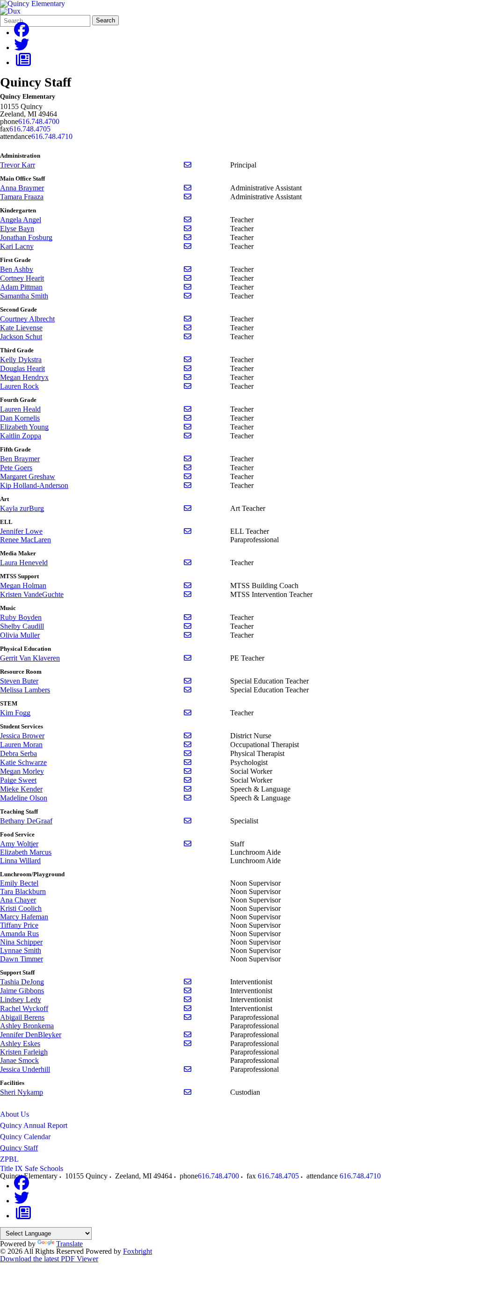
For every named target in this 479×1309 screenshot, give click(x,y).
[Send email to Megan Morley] (187, 771)
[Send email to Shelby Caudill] (187, 626)
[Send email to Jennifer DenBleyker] (187, 1035)
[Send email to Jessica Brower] (187, 736)
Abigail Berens (22, 1017)
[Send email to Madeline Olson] (187, 798)
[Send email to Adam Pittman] (187, 287)
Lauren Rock (19, 386)
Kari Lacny (17, 246)
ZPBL (9, 1159)
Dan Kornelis (20, 418)
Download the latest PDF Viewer (49, 1259)
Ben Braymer (20, 459)
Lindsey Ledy (20, 1000)
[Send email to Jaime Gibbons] (187, 991)
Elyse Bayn (17, 229)
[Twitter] (21, 47)
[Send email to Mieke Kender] (187, 789)
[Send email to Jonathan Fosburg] (187, 237)
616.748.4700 (38, 121)
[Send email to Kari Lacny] (187, 246)
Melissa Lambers (25, 690)
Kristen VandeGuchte (32, 594)
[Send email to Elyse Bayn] (187, 229)
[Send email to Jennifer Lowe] (187, 531)
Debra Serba (18, 753)
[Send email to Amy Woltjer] (187, 844)
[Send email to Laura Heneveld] (187, 563)
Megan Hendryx (24, 377)
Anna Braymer (22, 188)
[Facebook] (21, 32)
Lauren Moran (21, 745)
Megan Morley (22, 771)
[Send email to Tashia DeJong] (187, 982)
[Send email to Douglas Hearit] (187, 368)
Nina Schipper (21, 942)
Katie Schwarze (23, 762)
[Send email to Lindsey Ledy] (187, 1000)
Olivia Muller (20, 635)
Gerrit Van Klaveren (30, 658)
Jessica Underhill (25, 1069)
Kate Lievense (21, 328)
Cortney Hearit (22, 278)
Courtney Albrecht (27, 319)
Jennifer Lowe (21, 531)
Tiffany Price (19, 925)
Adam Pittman (21, 287)
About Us (14, 1114)
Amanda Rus (19, 934)
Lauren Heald (20, 409)
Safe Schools (44, 1168)
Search (105, 20)
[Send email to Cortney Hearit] (187, 278)
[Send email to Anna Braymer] (187, 188)
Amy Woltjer (19, 844)
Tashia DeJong (22, 982)
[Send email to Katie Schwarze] (187, 762)
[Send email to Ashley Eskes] (187, 1043)
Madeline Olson (23, 798)
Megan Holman (23, 585)
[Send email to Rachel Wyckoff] (187, 1008)
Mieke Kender (21, 789)
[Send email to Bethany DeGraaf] (187, 821)
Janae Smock (19, 1060)
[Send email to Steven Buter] (187, 681)
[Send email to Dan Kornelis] (187, 418)
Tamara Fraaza (22, 197)
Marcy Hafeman (24, 917)
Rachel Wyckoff (24, 1008)
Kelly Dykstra (21, 360)
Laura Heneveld (24, 563)
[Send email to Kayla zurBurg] (187, 508)
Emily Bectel (19, 883)
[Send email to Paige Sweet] (187, 780)
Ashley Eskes (20, 1043)
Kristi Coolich (21, 908)
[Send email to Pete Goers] (187, 468)
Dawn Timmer (21, 959)
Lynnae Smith (20, 950)
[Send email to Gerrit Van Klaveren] (187, 658)
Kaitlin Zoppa (20, 436)
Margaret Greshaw (27, 476)
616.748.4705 (30, 129)
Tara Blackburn (23, 891)
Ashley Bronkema (27, 1026)
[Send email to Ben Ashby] (187, 269)
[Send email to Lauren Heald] (187, 409)
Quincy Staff (19, 1148)
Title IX (11, 1168)
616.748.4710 (52, 136)
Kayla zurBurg (22, 508)
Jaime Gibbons (22, 991)
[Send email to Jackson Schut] (187, 337)
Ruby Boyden (21, 617)
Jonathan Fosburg (26, 237)
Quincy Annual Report (33, 1125)
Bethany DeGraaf (26, 821)
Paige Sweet (18, 780)
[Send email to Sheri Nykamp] (187, 1092)
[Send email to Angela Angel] (187, 220)
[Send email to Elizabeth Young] (187, 427)
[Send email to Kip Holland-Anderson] (187, 485)
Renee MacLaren (25, 540)
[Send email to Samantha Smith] (187, 296)
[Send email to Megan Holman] (187, 585)
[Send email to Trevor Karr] (187, 165)
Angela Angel (20, 220)
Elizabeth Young (24, 427)
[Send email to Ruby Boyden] (187, 617)
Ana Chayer (18, 900)
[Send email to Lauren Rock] (187, 386)
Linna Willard (20, 861)
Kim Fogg (15, 713)
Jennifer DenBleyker (30, 1035)
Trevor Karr (17, 165)
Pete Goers (16, 468)
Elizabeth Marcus (25, 852)
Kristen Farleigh (24, 1052)
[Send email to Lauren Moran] (187, 745)
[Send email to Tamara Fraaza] (187, 197)
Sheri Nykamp (21, 1092)
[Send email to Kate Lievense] (187, 328)
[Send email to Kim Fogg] (187, 713)
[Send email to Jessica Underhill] (187, 1069)
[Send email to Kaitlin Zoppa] (187, 436)
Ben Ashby (16, 269)
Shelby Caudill (22, 626)
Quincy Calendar (25, 1137)
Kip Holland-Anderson (34, 485)
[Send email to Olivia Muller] (187, 635)
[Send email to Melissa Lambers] (187, 690)
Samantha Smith (24, 296)
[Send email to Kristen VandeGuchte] (187, 594)
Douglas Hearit (22, 368)
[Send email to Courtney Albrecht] (187, 319)
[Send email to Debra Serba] (187, 753)
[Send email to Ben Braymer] (187, 459)
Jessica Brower (22, 736)
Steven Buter (19, 681)
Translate (69, 1244)
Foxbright (137, 1251)
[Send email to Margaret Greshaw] (187, 476)
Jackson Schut (21, 337)
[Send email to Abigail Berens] (187, 1017)
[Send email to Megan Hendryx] (187, 377)
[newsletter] (23, 62)
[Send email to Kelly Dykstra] (187, 360)
